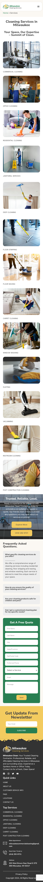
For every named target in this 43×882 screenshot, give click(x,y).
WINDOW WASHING (10, 353)
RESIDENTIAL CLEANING (12, 140)
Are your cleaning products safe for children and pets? (20, 600)
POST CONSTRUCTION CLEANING (16, 490)
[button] (38, 6)
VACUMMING (8, 421)
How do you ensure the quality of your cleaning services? (19, 588)
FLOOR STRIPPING (10, 250)
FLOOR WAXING (9, 284)
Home (5, 13)
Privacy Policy (22, 874)
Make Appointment (15, 840)
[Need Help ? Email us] (5, 853)
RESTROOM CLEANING (11, 456)
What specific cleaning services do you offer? (20, 555)
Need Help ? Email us (15, 851)
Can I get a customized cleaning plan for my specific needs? (21, 611)
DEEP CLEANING (9, 212)
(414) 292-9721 (15, 854)
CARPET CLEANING (10, 318)
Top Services (10, 807)
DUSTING (6, 387)
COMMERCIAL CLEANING (12, 72)
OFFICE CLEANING (10, 106)
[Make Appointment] (5, 843)
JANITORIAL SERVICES (11, 176)
